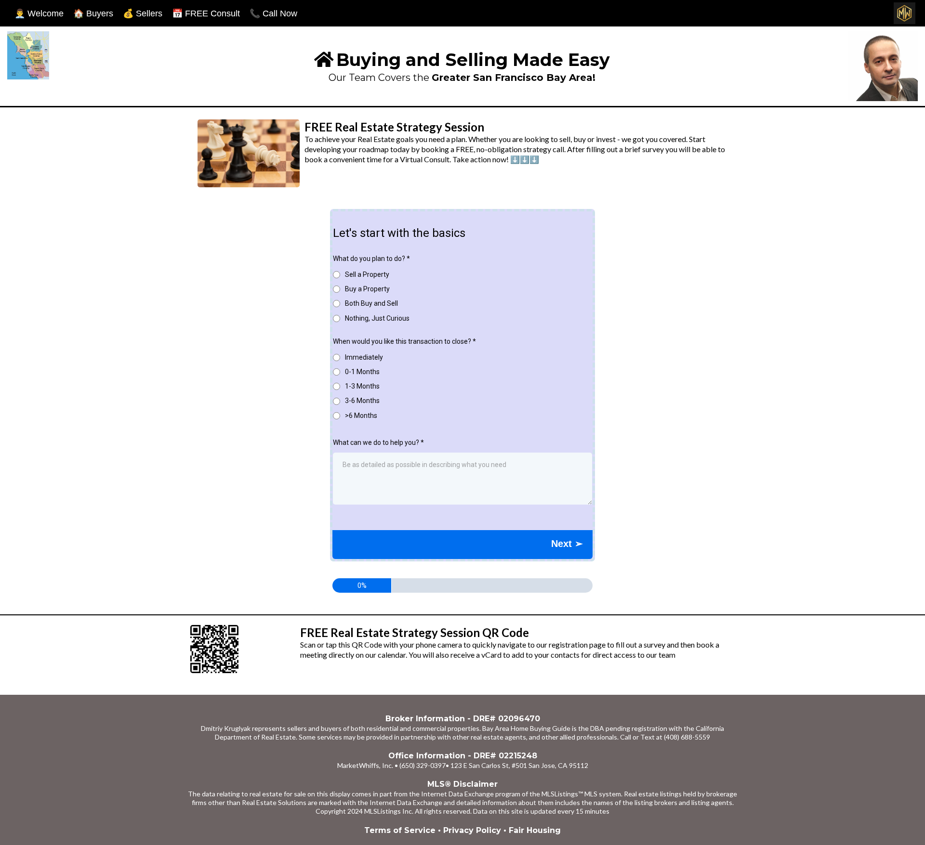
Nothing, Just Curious (377, 318)
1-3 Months (362, 386)
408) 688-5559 (688, 737)
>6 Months (361, 415)
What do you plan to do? (371, 258)
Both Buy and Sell (371, 303)
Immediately (364, 357)
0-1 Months (362, 372)
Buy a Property (367, 289)
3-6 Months (362, 400)
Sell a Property (367, 274)
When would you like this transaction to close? (404, 341)
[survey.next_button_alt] (567, 543)
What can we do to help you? (378, 442)
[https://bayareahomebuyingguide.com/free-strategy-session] (242, 649)
